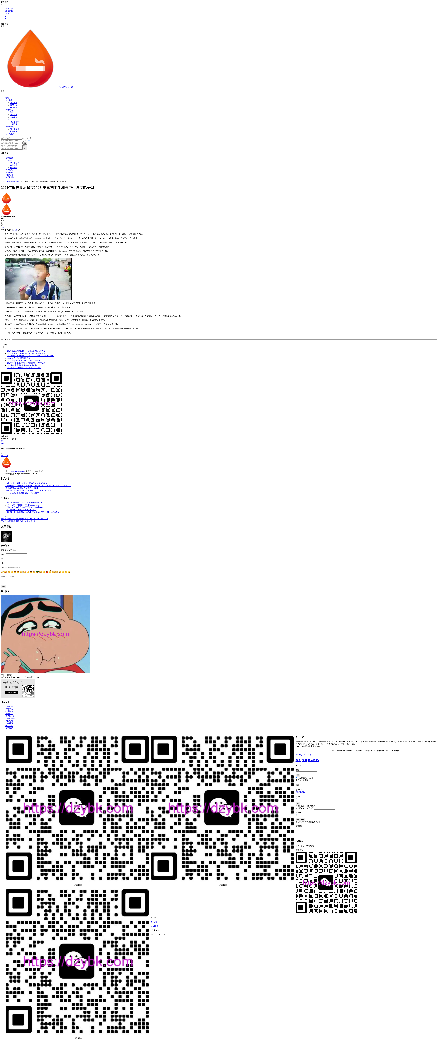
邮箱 (3, 559)
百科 (7, 119)
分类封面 (9, 723)
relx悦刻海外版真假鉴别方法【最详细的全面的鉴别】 (30, 356)
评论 (15, 230)
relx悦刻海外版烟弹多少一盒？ (21, 358)
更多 (3, 227)
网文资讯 (9, 160)
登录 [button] (3, 4)
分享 (3, 444)
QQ (2, 567)
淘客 (7, 13)
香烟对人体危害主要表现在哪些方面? (24, 368)
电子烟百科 (14, 122)
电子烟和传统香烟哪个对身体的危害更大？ (26, 363)
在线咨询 (154, 926)
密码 (297, 770)
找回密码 (313, 760)
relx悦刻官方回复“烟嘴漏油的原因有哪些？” (26, 351)
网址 (3, 563)
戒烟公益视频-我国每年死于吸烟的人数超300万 (25, 507)
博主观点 (13, 103)
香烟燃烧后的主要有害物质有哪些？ (23, 365)
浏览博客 (9, 158)
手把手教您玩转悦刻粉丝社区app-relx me (22, 505)
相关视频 (9, 11)
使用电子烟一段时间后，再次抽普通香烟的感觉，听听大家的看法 (32, 512)
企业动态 (13, 115)
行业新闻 (13, 112)
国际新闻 (9, 175)
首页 (7, 95)
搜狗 (24, 148)
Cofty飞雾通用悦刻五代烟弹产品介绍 (24, 361)
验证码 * (299, 796)
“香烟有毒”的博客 (66, 87)
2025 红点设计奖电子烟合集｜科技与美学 (22, 493)
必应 (24, 143)
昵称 (3, 554)
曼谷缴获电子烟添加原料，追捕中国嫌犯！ (22, 488)
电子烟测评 (10, 177)
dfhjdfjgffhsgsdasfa (18, 471)
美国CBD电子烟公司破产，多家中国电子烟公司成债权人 (28, 490)
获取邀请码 (300, 792)
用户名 (298, 765)
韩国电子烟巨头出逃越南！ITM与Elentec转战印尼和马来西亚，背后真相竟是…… (38, 486)
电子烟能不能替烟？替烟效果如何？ (21, 510)
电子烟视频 (10, 127)
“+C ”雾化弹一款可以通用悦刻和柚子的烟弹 (24, 502)
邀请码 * (299, 790)
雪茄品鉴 (13, 105)
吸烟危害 (13, 107)
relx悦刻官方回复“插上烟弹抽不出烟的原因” (26, 353)
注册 (304, 760)
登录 (298, 760)
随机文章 (9, 726)
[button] (219, 91)
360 (24, 146)
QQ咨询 (153, 922)
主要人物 (9, 9)
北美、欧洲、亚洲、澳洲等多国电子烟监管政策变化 (26, 483)
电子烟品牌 (10, 170)
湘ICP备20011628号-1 (304, 755)
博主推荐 (9, 172)
